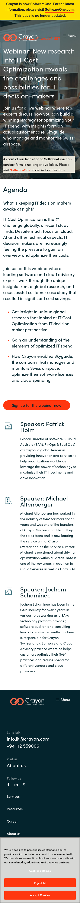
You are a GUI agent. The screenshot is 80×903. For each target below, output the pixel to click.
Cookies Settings (40, 871)
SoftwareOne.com (59, 9)
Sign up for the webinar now (36, 405)
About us (16, 765)
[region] (40, 870)
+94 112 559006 (23, 745)
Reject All (40, 883)
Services (13, 796)
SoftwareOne (20, 170)
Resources (15, 808)
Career (12, 821)
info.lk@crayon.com (28, 738)
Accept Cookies (40, 895)
